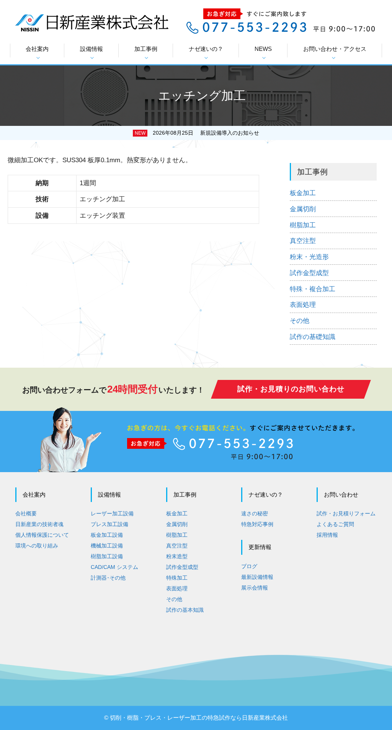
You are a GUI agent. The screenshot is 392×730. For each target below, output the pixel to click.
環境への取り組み (36, 546)
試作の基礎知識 (312, 337)
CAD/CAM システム (114, 567)
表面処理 (303, 304)
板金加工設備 (107, 535)
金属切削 (303, 209)
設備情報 (91, 49)
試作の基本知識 (185, 610)
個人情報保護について (42, 535)
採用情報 (327, 535)
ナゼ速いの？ (206, 49)
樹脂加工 (303, 225)
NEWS (263, 49)
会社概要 (26, 513)
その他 (299, 320)
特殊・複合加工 (312, 289)
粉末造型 (177, 556)
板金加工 (303, 193)
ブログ (249, 566)
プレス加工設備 (109, 524)
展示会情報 (254, 588)
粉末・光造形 (309, 257)
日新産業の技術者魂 (39, 524)
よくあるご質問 (335, 524)
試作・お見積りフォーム (346, 513)
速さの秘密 (254, 513)
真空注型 (303, 240)
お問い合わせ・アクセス (334, 49)
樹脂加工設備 (107, 556)
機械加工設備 (107, 546)
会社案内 (37, 49)
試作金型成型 (309, 273)
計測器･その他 (108, 578)
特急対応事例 (257, 524)
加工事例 (145, 49)
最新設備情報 (257, 577)
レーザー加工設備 (112, 513)
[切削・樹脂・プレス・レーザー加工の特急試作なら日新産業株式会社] (91, 22)
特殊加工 (177, 578)
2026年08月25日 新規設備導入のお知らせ (206, 133)
